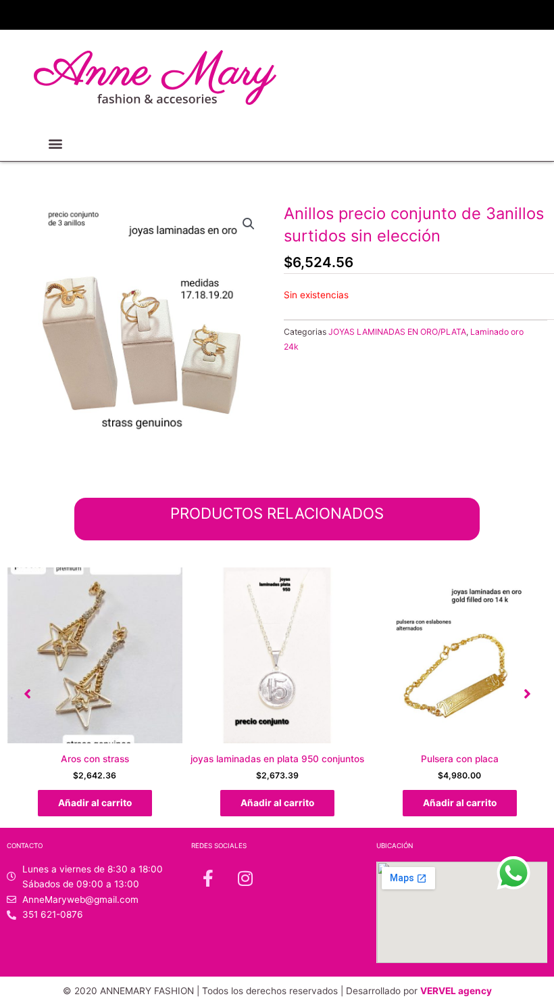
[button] (56, 143)
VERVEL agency (456, 990)
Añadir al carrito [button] (95, 802)
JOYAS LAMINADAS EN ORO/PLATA (397, 332)
